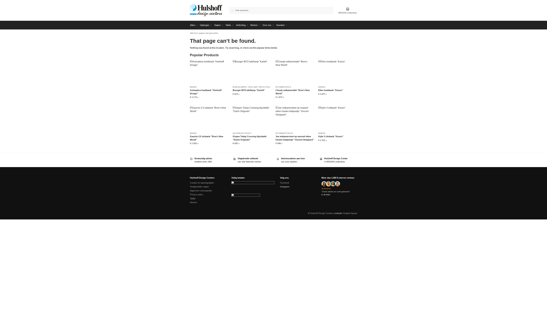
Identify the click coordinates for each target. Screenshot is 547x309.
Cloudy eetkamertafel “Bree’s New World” (293, 92)
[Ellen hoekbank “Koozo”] (337, 72)
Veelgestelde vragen (199, 186)
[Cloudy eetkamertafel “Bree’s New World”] (295, 72)
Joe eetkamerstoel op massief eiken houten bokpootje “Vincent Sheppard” (295, 138)
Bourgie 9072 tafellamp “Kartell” (249, 90)
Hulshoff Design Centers (321, 213)
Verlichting (264, 87)
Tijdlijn (192, 198)
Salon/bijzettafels (242, 133)
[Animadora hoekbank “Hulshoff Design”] (209, 72)
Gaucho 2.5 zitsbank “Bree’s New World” (206, 138)
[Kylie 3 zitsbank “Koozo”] (337, 118)
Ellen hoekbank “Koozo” (330, 90)
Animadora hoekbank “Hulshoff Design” (206, 92)
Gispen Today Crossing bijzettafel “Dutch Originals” (249, 138)
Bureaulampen (240, 87)
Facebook (284, 183)
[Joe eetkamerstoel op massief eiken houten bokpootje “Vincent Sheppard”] (295, 118)
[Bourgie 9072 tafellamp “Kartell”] (252, 72)
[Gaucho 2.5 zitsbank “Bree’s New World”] (209, 118)
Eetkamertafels (283, 87)
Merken (193, 202)
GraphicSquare (350, 213)
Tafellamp (252, 87)
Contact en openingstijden (202, 183)
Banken (193, 87)
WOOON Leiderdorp (347, 13)
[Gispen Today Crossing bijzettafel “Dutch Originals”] (252, 118)
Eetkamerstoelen (284, 133)
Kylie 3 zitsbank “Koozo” (331, 136)
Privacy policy (196, 194)
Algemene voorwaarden (201, 190)
